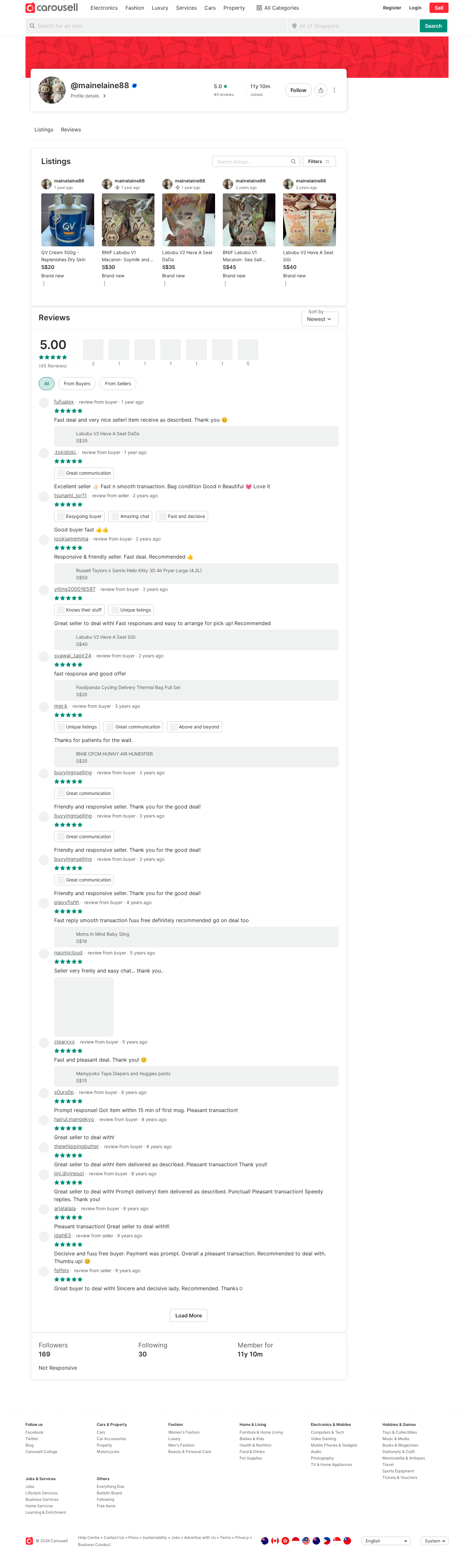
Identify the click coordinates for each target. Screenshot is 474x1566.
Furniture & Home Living (261, 1432)
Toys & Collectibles (399, 1432)
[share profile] (320, 90)
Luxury (174, 1438)
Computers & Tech (327, 1432)
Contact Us (114, 1537)
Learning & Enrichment (45, 1512)
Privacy (242, 1537)
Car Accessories (111, 1438)
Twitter (31, 1438)
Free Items (106, 1505)
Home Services (39, 1505)
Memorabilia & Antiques (403, 1458)
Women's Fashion (184, 1432)
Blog (29, 1445)
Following (105, 1499)
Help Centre (89, 1537)
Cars (101, 1432)
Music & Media (395, 1438)
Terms (225, 1537)
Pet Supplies (251, 1458)
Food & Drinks (252, 1451)
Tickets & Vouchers (399, 1477)
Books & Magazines (400, 1445)
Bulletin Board (109, 1492)
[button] (104, 96)
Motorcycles (108, 1451)
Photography (322, 1458)
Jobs (29, 1486)
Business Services (41, 1499)
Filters (315, 161)
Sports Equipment (398, 1470)
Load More (188, 1315)
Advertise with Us (200, 1537)
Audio (316, 1451)
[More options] (334, 90)
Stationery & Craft (398, 1451)
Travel (388, 1464)
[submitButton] (433, 25)
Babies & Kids (252, 1438)
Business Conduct (94, 1544)
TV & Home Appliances (331, 1464)
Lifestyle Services (41, 1492)
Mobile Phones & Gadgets (334, 1445)
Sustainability (155, 1537)
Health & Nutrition (256, 1445)
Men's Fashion (181, 1445)
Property (104, 1445)
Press (133, 1537)
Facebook (34, 1432)
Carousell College (41, 1451)
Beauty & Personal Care (189, 1451)
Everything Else (110, 1486)
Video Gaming (323, 1438)
